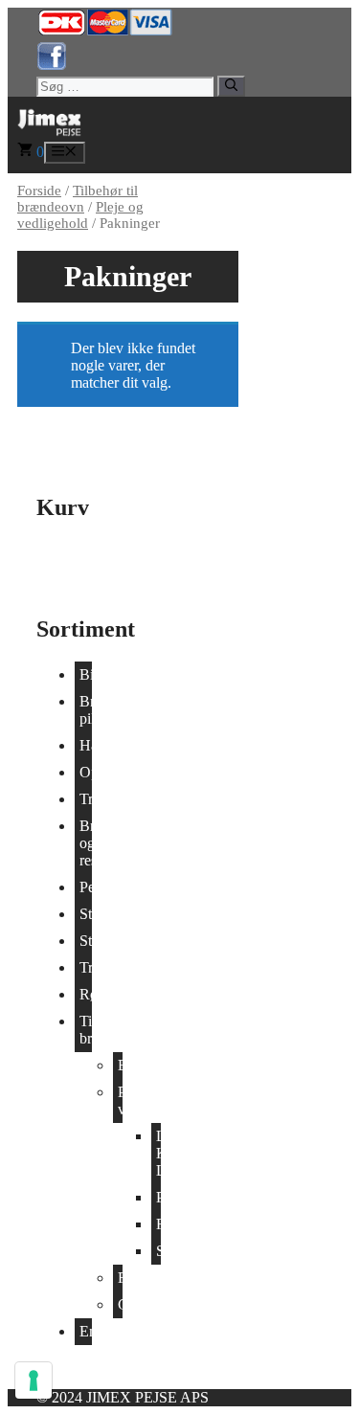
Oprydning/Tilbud (85, 772)
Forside (39, 190)
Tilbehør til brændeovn (77, 198)
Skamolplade (158, 1251)
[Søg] (231, 86)
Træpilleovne (85, 799)
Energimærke (85, 1331)
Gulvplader (120, 1304)
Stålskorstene (85, 940)
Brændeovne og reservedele (85, 843)
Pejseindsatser (85, 887)
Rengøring (158, 1224)
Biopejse (85, 674)
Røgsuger (85, 994)
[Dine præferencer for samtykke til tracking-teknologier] (33, 1380)
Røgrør (120, 1277)
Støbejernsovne (85, 914)
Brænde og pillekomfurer (85, 710)
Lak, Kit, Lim (158, 1153)
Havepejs (85, 745)
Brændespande (120, 1065)
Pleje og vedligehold (80, 215)
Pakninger (158, 1197)
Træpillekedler (85, 967)
